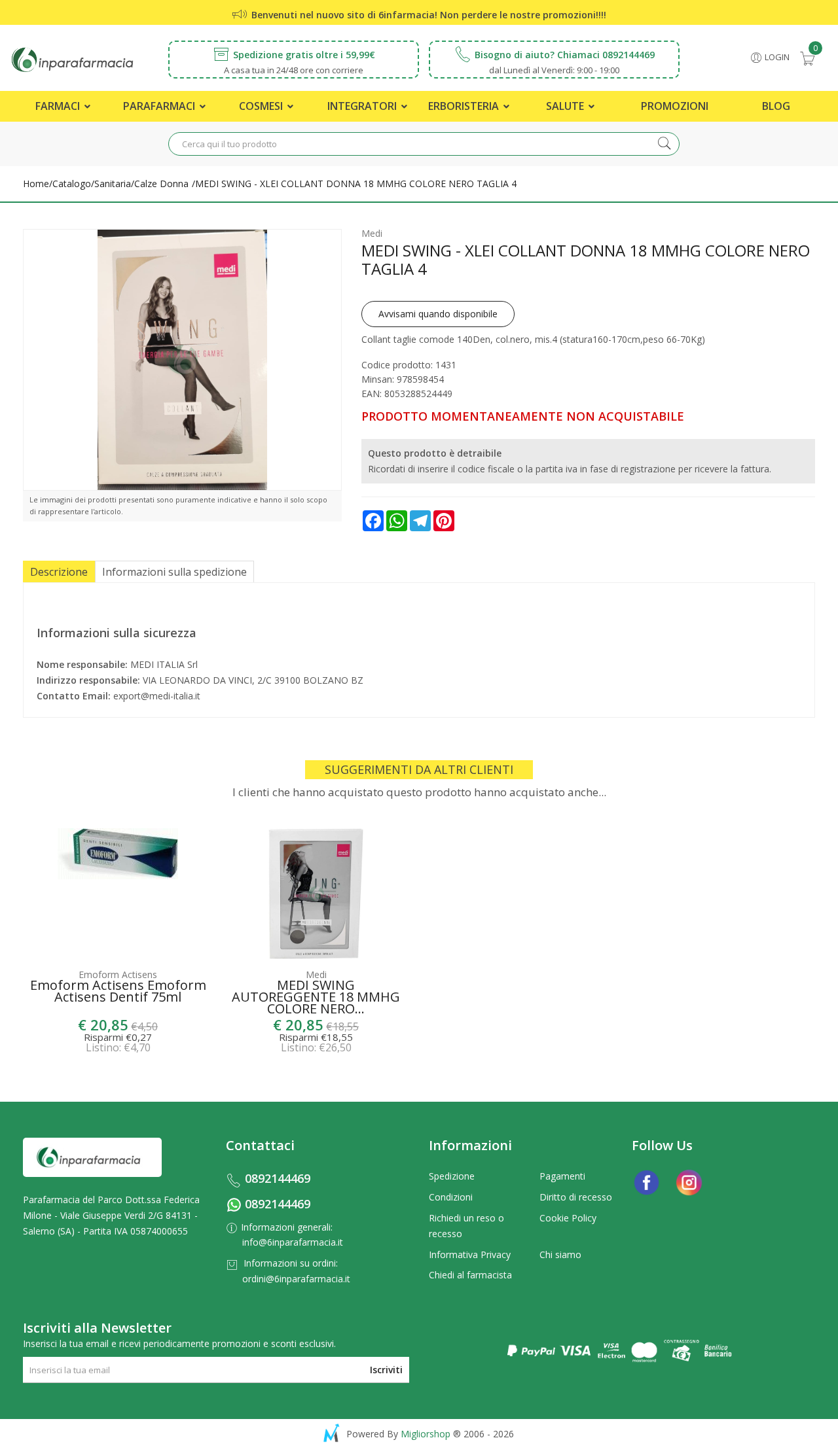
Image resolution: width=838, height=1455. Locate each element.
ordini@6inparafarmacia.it (296, 1278)
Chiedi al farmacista (470, 1275)
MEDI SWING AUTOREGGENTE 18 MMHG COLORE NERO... (316, 995)
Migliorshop (425, 1434)
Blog (776, 106)
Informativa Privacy (470, 1254)
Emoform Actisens (118, 974)
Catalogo (71, 183)
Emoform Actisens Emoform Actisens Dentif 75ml (118, 992)
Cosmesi (262, 106)
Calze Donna (161, 183)
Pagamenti (562, 1176)
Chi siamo (560, 1254)
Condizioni (451, 1197)
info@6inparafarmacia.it (292, 1242)
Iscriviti (386, 1369)
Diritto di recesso (575, 1197)
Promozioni (674, 106)
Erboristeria (464, 106)
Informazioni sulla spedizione (174, 572)
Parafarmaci (160, 106)
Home (36, 183)
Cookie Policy (567, 1218)
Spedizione (452, 1176)
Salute (566, 106)
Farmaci (58, 106)
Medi (371, 233)
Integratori (363, 106)
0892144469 (277, 1178)
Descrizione (59, 572)
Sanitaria (112, 183)
